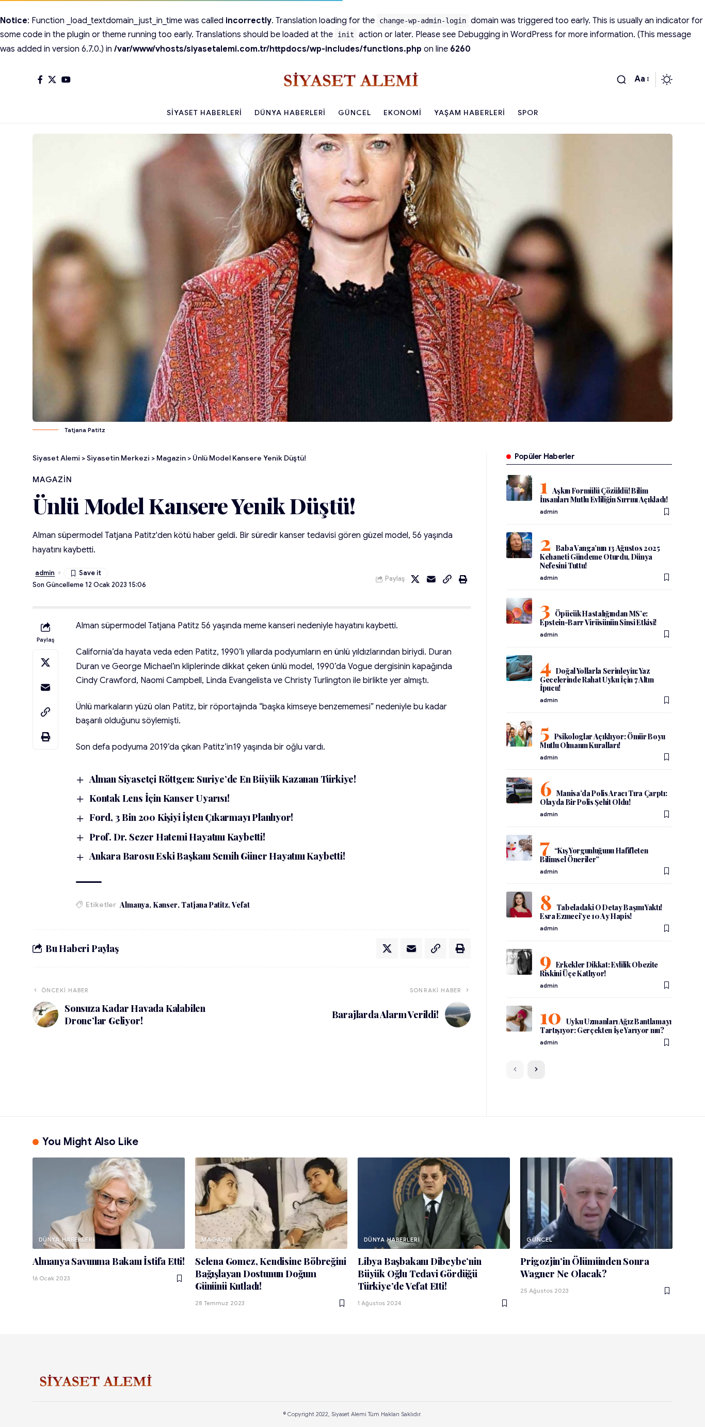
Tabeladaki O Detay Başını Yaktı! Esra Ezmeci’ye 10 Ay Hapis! (601, 911)
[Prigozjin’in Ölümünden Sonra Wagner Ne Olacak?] (596, 1203)
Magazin (52, 479)
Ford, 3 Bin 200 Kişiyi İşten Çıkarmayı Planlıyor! (191, 817)
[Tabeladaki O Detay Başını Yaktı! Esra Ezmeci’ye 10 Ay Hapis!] (519, 904)
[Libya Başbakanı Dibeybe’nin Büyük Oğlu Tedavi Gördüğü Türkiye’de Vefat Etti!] (434, 1203)
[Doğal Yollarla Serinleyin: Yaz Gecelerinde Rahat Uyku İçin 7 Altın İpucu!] (519, 668)
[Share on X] (415, 579)
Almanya (134, 905)
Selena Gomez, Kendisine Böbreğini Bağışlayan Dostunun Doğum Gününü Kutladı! (270, 1273)
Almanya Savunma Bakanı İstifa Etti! (109, 1261)
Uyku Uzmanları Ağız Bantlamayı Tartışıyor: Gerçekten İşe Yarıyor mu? (605, 1026)
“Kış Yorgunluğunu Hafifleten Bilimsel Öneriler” (594, 855)
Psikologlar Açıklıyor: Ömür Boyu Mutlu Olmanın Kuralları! (602, 741)
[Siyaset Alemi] (352, 79)
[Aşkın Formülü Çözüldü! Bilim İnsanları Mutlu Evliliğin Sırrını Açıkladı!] (519, 488)
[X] (52, 79)
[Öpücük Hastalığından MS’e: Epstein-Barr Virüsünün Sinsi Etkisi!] (519, 611)
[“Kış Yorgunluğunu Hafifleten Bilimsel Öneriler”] (519, 848)
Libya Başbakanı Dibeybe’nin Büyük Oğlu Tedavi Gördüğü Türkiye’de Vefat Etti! (420, 1273)
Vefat (240, 905)
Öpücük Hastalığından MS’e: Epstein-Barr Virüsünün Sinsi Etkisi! (598, 618)
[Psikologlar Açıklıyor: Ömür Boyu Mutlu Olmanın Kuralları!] (519, 734)
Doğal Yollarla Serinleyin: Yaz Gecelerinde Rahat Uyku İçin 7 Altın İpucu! (597, 679)
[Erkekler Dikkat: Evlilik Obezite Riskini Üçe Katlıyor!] (519, 962)
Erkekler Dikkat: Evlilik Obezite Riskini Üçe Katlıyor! (599, 969)
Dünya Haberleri (67, 1239)
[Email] (431, 579)
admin (45, 573)
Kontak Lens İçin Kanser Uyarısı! (159, 798)
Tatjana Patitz (204, 905)
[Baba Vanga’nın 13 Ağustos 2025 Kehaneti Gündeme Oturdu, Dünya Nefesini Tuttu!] (519, 545)
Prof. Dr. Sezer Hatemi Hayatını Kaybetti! (177, 837)
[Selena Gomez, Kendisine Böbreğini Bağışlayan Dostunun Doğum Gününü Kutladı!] (271, 1203)
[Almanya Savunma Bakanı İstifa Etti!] (109, 1203)
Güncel (539, 1239)
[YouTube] (66, 79)
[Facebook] (40, 79)
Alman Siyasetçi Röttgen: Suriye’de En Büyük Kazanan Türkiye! (222, 779)
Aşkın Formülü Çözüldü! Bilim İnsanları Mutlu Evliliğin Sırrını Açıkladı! (604, 495)
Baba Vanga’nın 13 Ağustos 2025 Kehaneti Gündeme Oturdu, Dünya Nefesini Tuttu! (600, 556)
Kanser (165, 905)
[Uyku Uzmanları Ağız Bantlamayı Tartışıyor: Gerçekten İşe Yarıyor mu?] (519, 1019)
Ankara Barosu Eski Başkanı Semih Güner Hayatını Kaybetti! (217, 856)
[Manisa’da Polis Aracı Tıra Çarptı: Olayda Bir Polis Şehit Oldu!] (519, 790)
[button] (621, 79)
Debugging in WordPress (505, 34)
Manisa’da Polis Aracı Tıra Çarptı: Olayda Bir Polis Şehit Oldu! (603, 797)
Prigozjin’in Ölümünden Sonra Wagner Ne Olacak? (584, 1267)
